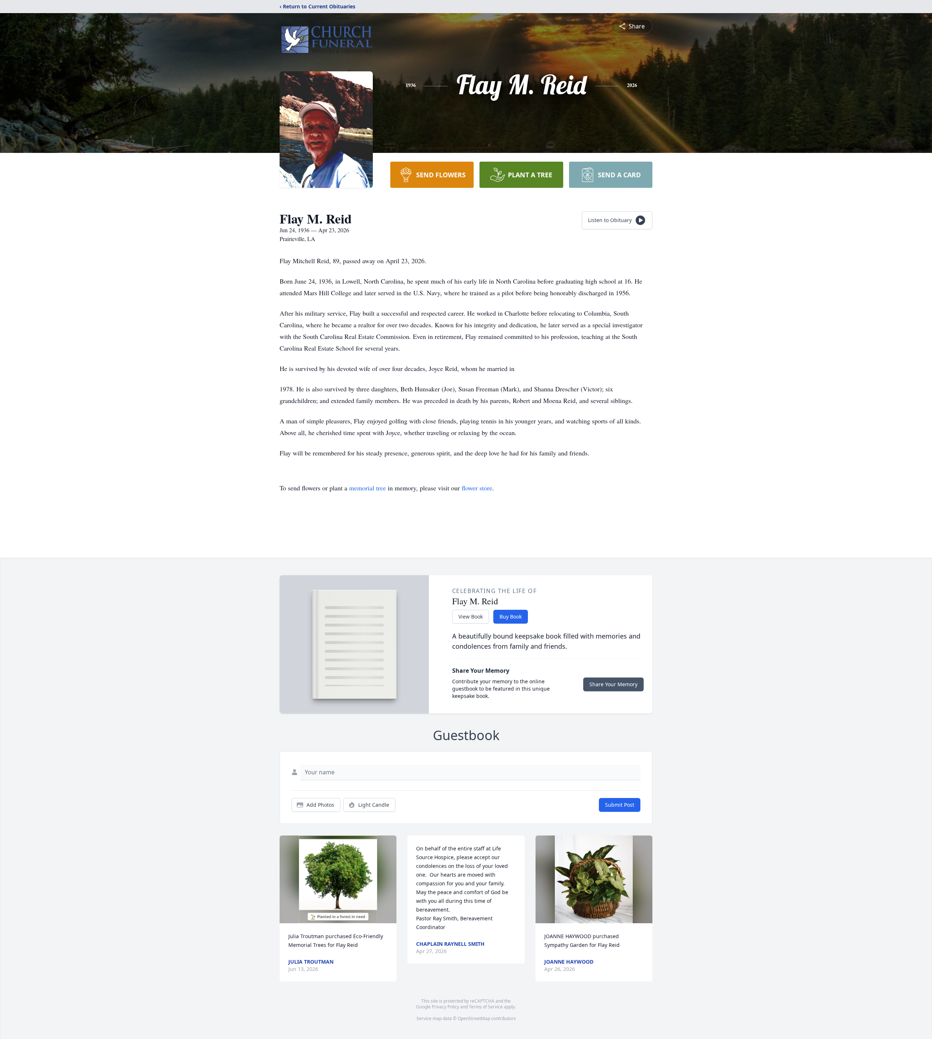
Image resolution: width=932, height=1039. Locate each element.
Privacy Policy (445, 1007)
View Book (470, 616)
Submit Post (619, 804)
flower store (477, 487)
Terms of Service (486, 1007)
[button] (338, 879)
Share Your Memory (613, 684)
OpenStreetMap (474, 1018)
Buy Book (510, 616)
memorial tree (367, 487)
